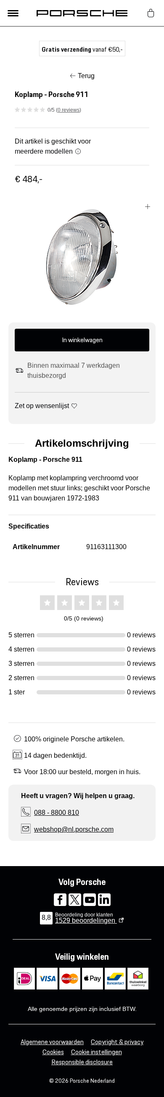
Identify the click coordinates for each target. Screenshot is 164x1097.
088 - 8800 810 (56, 812)
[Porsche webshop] (82, 13)
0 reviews (68, 110)
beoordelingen (86, 920)
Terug (86, 75)
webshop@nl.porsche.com (74, 829)
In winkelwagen (82, 340)
